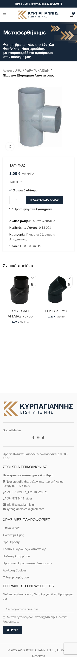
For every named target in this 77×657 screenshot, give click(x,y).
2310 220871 (54, 3)
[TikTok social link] (43, 438)
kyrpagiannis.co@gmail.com (25, 509)
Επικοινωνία (11, 528)
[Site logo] (38, 14)
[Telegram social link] (39, 246)
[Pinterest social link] (29, 246)
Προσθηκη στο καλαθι (44, 199)
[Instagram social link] (38, 438)
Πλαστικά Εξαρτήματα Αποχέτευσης (28, 75)
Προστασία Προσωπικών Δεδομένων (27, 563)
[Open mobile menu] (4, 14)
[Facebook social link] (21, 246)
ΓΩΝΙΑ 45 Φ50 (56, 311)
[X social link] (25, 246)
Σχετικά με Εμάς (13, 535)
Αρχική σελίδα (12, 70)
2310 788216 (15, 492)
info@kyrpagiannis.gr (21, 504)
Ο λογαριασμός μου (16, 577)
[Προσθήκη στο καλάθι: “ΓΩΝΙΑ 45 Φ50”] (69, 284)
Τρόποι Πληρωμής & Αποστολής (24, 549)
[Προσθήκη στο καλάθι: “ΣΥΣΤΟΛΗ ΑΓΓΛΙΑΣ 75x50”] (32, 284)
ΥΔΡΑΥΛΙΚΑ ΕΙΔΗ (37, 70)
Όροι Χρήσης (11, 542)
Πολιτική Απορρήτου (16, 556)
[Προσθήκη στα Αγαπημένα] (32, 278)
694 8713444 (15, 498)
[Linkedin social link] (34, 246)
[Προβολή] (10, 146)
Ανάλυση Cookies (15, 570)
